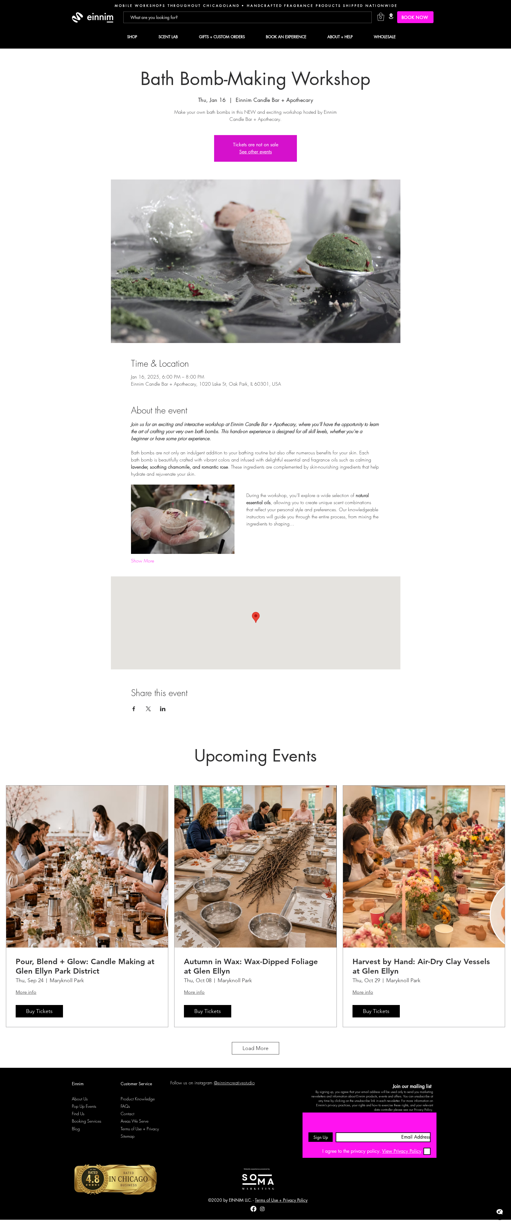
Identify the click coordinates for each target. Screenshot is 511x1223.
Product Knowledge (138, 1099)
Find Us (78, 1113)
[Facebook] (253, 1209)
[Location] (390, 16)
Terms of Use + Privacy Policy (281, 1200)
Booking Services (86, 1121)
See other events (255, 152)
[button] (380, 17)
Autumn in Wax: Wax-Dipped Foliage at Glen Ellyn (251, 966)
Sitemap (128, 1136)
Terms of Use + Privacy (140, 1128)
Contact (127, 1113)
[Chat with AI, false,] (499, 1211)
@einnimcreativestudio (234, 1083)
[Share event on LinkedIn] (163, 708)
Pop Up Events (84, 1106)
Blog (76, 1128)
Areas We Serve (134, 1121)
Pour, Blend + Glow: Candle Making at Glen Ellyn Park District (85, 966)
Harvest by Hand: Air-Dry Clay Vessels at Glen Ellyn (421, 966)
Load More (255, 1048)
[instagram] (262, 1209)
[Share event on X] (148, 708)
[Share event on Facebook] (134, 708)
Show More (142, 560)
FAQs (125, 1106)
